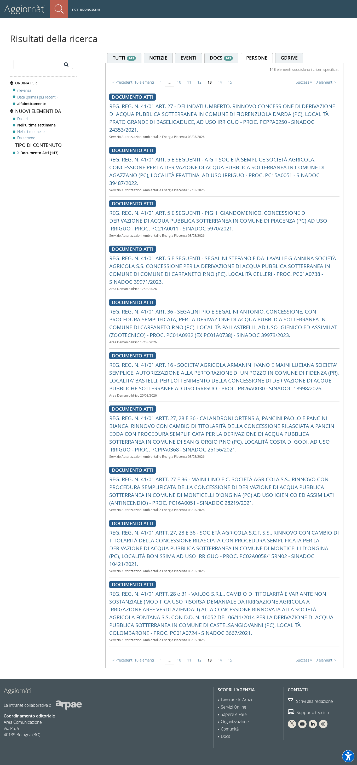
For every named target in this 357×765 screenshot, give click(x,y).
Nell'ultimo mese (31, 131)
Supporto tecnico (312, 712)
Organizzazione (235, 722)
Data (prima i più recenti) (37, 97)
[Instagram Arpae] (323, 724)
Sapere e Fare (234, 714)
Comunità (230, 729)
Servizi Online (233, 707)
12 (199, 82)
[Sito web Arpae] (69, 705)
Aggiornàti (25, 9)
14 (220, 82)
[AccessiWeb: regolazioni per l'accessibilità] (348, 756)
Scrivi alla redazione (314, 701)
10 (179, 82)
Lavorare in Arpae (237, 700)
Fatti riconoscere (86, 9)
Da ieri (22, 118)
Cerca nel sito (59, 9)
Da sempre (26, 137)
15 (230, 82)
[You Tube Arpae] (302, 724)
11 (189, 82)
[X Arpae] (292, 724)
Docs (225, 736)
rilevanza (24, 90)
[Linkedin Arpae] (313, 724)
